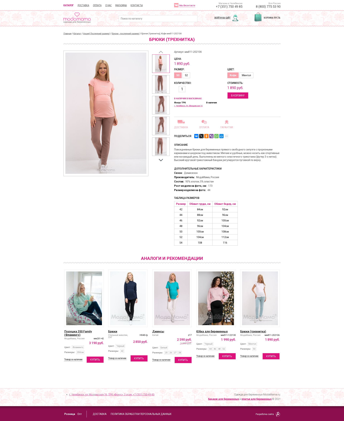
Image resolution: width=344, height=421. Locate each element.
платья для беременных (257, 399)
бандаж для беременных (223, 399)
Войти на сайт (222, 17)
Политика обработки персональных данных (141, 414)
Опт (79, 414)
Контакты (137, 5)
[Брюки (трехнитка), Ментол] (260, 298)
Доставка (83, 5)
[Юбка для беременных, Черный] (216, 298)
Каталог (68, 5)
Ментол (246, 75)
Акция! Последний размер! (96, 33)
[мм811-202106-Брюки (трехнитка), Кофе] (161, 63)
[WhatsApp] (216, 136)
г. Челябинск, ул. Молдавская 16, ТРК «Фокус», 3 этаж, (111, 394)
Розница (69, 414)
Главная (67, 33)
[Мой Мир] (221, 136)
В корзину (238, 95)
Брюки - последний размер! (125, 33)
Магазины (121, 5)
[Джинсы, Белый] (172, 298)
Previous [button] (161, 52)
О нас (108, 5)
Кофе (233, 75)
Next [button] (161, 160)
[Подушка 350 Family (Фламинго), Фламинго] (84, 298)
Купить (95, 359)
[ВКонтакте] (196, 136)
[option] (161, 63)
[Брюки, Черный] (128, 298)
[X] (201, 136)
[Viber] (211, 136)
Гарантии (226, 127)
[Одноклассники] (206, 136)
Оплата (97, 5)
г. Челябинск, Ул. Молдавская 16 (188, 106)
